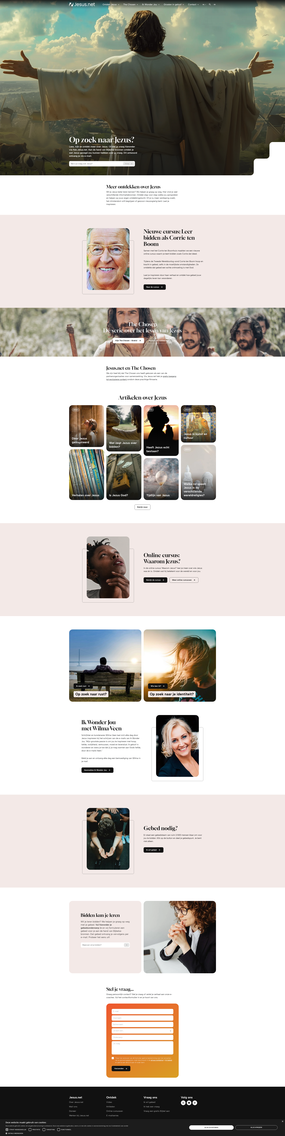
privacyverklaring (157, 1060)
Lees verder (124, 1126)
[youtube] (189, 1102)
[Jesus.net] (82, 4)
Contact (192, 4)
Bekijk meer (142, 507)
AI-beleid (168, 1060)
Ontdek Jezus (110, 4)
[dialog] (142, 1127)
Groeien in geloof (172, 4)
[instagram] (183, 1102)
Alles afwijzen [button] (256, 1127)
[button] (67, 1133)
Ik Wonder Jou (149, 4)
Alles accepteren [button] (211, 1127)
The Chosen (129, 4)
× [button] (282, 1121)
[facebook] (194, 1102)
